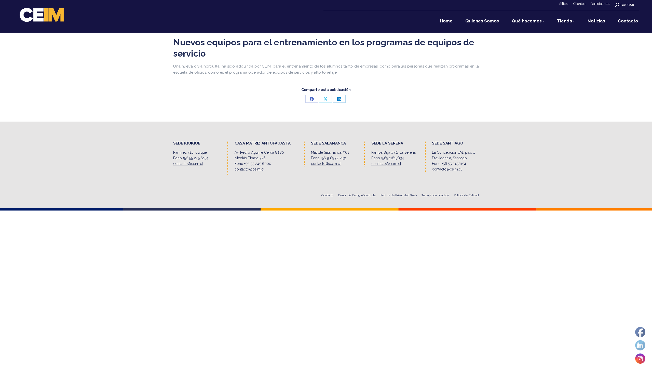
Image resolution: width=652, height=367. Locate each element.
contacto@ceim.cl (188, 164)
